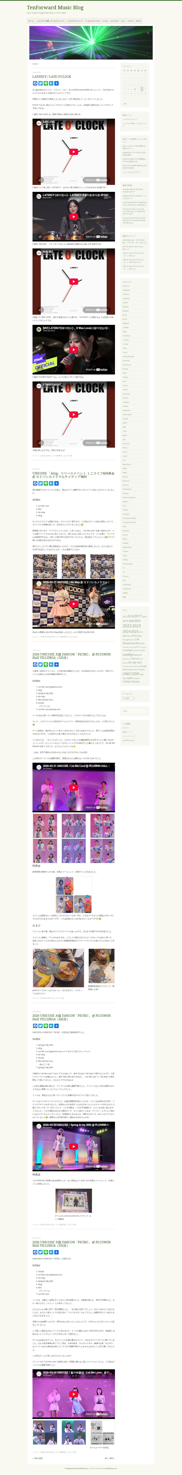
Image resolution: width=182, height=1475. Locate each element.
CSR (137, 639)
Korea (48, 456)
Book (125, 315)
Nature (135, 658)
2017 (138, 616)
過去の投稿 (38, 1458)
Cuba (125, 348)
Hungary (126, 402)
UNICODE (63, 637)
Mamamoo (127, 659)
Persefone (126, 666)
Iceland (125, 406)
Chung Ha (126, 639)
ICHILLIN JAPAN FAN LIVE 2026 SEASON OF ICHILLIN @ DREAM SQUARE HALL (134, 220)
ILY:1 (137, 646)
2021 (138, 621)
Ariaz (134, 635)
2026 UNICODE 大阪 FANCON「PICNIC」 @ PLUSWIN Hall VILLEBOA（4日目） (72, 1017)
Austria (125, 302)
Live (52, 998)
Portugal (126, 514)
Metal (138, 21)
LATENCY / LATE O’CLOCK (52, 77)
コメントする (68, 456)
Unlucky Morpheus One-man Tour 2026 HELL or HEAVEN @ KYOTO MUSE (134, 211)
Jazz (123, 21)
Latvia (125, 456)
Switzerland (127, 547)
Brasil (125, 319)
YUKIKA (127, 681)
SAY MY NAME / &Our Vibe (132, 246)
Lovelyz (128, 654)
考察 (124, 597)
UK (124, 572)
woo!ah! (136, 678)
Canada (126, 327)
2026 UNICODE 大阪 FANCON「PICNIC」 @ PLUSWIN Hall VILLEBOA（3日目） (72, 1243)
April (129, 636)
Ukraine (126, 576)
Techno (125, 551)
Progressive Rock (93, 21)
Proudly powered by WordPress (76, 1468)
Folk (124, 381)
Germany (126, 394)
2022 (127, 625)
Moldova (126, 481)
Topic (125, 555)
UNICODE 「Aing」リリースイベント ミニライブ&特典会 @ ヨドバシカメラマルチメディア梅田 (73, 475)
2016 (130, 616)
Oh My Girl (135, 662)
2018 (144, 616)
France (125, 385)
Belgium (126, 311)
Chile (124, 331)
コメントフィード (129, 736)
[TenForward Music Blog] (91, 43)
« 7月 (125, 104)
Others (125, 501)
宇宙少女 (135, 681)
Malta (125, 468)
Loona (135, 650)
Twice (142, 669)
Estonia (125, 369)
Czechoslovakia (128, 356)
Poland (125, 510)
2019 (125, 621)
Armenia (126, 294)
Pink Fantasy (134, 666)
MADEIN (138, 655)
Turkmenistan (128, 564)
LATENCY (58, 456)
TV (124, 568)
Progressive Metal (129, 518)
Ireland (125, 419)
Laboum (143, 647)
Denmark (126, 360)
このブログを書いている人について (50, 21)
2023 (136, 625)
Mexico (125, 477)
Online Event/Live (129, 497)
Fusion (130, 21)
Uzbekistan (127, 584)
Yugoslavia (127, 589)
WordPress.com (111, 1468)
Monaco (126, 485)
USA (124, 580)
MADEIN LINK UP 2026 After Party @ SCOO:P (133, 190)
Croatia (125, 344)
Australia (126, 298)
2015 (125, 616)
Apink (125, 636)
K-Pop (105, 21)
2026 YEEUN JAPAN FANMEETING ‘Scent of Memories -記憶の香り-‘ (135, 203)
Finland (125, 377)
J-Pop (125, 431)
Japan (125, 435)
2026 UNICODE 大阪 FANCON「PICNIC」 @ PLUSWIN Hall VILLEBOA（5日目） (72, 656)
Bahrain (126, 307)
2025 (135, 631)
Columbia (126, 336)
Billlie (140, 636)
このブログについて (75, 21)
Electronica (127, 365)
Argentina (126, 290)
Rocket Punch (132, 669)
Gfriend (125, 647)
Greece (125, 398)
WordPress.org (128, 740)
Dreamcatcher (131, 643)
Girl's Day (132, 647)
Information (127, 414)
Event (43, 637)
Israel (125, 423)
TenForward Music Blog (55, 7)
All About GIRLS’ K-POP (131, 159)
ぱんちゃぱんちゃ (129, 146)
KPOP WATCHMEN (129, 165)
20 (135, 89)
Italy (124, 427)
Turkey (125, 560)
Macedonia (127, 464)
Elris (142, 643)
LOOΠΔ (142, 650)
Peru (124, 506)
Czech (125, 352)
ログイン (126, 728)
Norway (126, 493)
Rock (124, 526)
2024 (127, 631)
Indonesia (126, 410)
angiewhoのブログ (129, 152)
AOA (141, 632)
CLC (132, 639)
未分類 (125, 593)
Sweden (126, 543)
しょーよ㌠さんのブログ (131, 172)
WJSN (130, 678)
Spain (125, 539)
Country (126, 340)
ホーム (31, 21)
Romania (126, 531)
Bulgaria (126, 323)
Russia (125, 535)
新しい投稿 (110, 1458)
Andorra (126, 286)
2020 (131, 621)
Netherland (127, 489)
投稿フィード (127, 732)
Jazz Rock (114, 21)
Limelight (128, 650)
